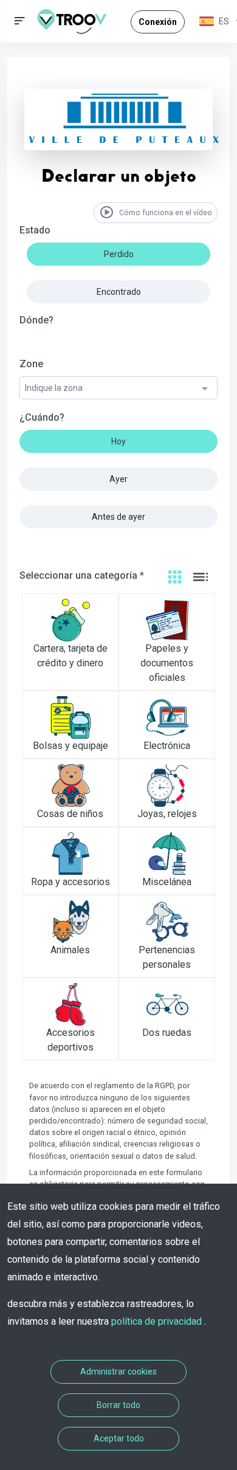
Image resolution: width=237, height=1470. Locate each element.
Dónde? (36, 320)
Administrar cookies (118, 1371)
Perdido (119, 254)
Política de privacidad (157, 1321)
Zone (31, 364)
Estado (34, 230)
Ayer (118, 479)
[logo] (76, 21)
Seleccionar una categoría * (81, 575)
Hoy (118, 441)
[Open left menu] (19, 21)
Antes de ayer (118, 517)
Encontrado (119, 292)
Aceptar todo (119, 1438)
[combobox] (118, 388)
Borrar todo (118, 1405)
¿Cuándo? (41, 417)
